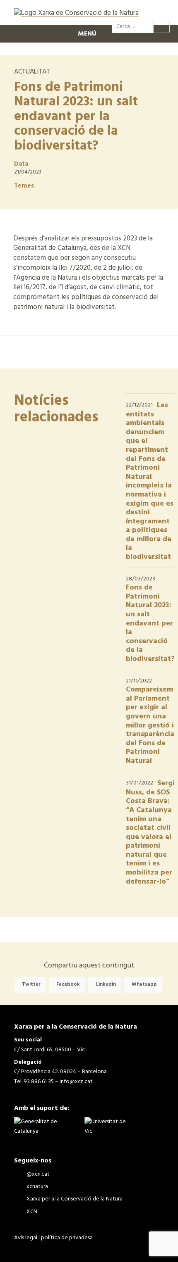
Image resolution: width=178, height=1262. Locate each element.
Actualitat (32, 72)
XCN (162, 11)
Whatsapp (144, 985)
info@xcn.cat (76, 1081)
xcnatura (132, 11)
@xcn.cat (117, 11)
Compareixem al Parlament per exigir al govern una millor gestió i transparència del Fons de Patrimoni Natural (150, 725)
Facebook (68, 985)
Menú (87, 34)
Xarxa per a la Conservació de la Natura (147, 11)
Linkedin (106, 985)
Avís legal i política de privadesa (53, 1238)
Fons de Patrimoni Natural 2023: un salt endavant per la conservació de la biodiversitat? (150, 623)
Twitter (31, 985)
